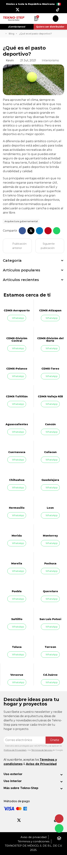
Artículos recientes (21, 280)
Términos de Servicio (42, 750)
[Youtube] (33, 9)
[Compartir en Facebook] (22, 230)
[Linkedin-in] (49, 9)
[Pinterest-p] (41, 820)
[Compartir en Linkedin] (39, 230)
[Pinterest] (41, 9)
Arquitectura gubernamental (21, 221)
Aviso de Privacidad (41, 764)
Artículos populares (21, 270)
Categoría (12, 260)
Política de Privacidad (15, 750)
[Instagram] (25, 9)
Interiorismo (50, 60)
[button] (17, 27)
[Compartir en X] (30, 230)
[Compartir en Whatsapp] (56, 230)
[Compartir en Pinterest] (48, 230)
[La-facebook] (9, 9)
